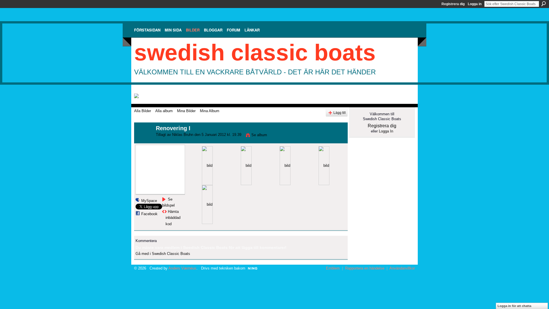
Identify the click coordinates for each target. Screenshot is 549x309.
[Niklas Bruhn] (143, 140)
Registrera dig (453, 4)
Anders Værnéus (182, 268)
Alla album (164, 111)
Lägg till (339, 112)
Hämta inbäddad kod (173, 217)
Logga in (475, 4)
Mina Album (209, 111)
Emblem (333, 268)
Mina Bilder (186, 111)
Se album (259, 135)
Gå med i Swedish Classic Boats (163, 253)
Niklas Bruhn (182, 134)
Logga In (386, 131)
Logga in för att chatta (514, 306)
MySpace (149, 201)
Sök (543, 3)
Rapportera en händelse (364, 268)
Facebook (149, 214)
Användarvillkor (402, 268)
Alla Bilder (142, 111)
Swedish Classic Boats (255, 52)
